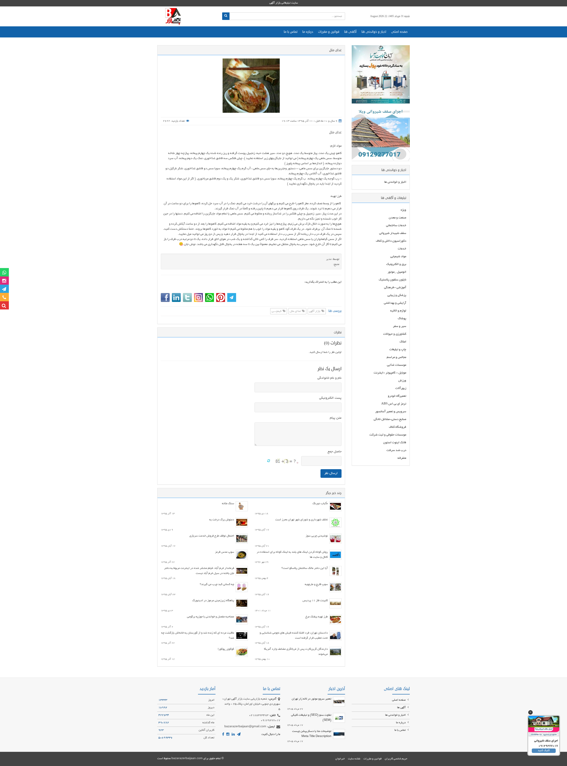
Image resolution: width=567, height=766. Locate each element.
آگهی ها (350, 32)
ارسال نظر (331, 473)
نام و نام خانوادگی (329, 378)
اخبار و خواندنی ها (373, 32)
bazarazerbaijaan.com (187, 758)
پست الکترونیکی (330, 398)
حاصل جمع (335, 451)
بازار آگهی (315, 311)
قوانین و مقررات (328, 32)
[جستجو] (225, 16)
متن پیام (336, 418)
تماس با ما (290, 32)
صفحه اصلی (399, 32)
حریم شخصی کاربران (396, 758)
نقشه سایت (354, 758)
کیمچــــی (277, 311)
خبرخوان (340, 758)
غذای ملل (335, 132)
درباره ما (307, 32)
